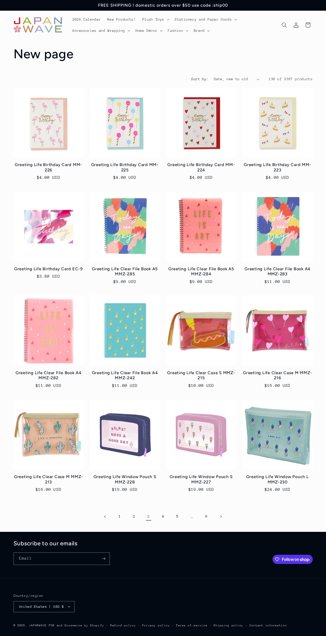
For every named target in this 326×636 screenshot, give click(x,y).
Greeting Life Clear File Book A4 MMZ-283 (277, 271)
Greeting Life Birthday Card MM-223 (277, 167)
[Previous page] (105, 516)
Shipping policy (228, 625)
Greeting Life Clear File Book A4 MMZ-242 (125, 375)
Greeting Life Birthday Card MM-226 (48, 167)
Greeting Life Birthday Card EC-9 (48, 268)
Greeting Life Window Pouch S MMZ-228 (124, 479)
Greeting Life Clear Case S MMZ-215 (201, 375)
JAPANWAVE (38, 625)
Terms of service (192, 625)
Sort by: (199, 79)
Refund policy (123, 625)
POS (52, 625)
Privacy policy (156, 625)
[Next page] (221, 516)
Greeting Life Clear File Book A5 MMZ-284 (201, 271)
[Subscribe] (103, 558)
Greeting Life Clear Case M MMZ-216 (277, 375)
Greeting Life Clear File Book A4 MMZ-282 (49, 375)
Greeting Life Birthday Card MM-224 (201, 167)
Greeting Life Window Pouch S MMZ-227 (201, 479)
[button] (155, 19)
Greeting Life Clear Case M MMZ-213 (48, 479)
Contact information (268, 625)
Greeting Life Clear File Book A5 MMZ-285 (125, 271)
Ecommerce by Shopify (84, 625)
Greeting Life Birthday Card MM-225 (125, 167)
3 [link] (148, 516)
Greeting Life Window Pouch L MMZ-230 (277, 479)
